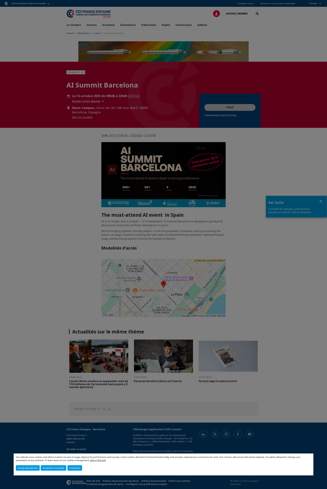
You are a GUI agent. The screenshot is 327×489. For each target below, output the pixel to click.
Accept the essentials (53, 467)
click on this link (98, 460)
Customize (74, 467)
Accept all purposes (28, 467)
